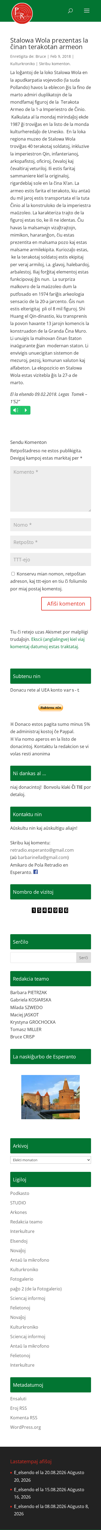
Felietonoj (20, 1308)
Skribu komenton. (55, 63)
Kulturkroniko (22, 63)
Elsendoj (18, 1241)
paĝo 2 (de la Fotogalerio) (36, 1289)
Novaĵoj (18, 1251)
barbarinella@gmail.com (42, 857)
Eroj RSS (18, 1408)
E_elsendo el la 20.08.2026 (40, 1472)
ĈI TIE (77, 787)
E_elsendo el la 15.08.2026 (40, 1490)
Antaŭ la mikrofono (29, 1260)
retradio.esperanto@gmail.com (42, 850)
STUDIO (18, 1203)
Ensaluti (18, 1399)
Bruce (41, 56)
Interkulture (22, 1231)
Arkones (18, 1212)
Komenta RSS (23, 1418)
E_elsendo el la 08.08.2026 (40, 1506)
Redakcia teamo (26, 1222)
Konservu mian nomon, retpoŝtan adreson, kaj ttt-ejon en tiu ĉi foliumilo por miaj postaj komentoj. (48, 581)
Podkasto (19, 1193)
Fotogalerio (21, 1279)
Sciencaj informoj (27, 1298)
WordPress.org (25, 1427)
